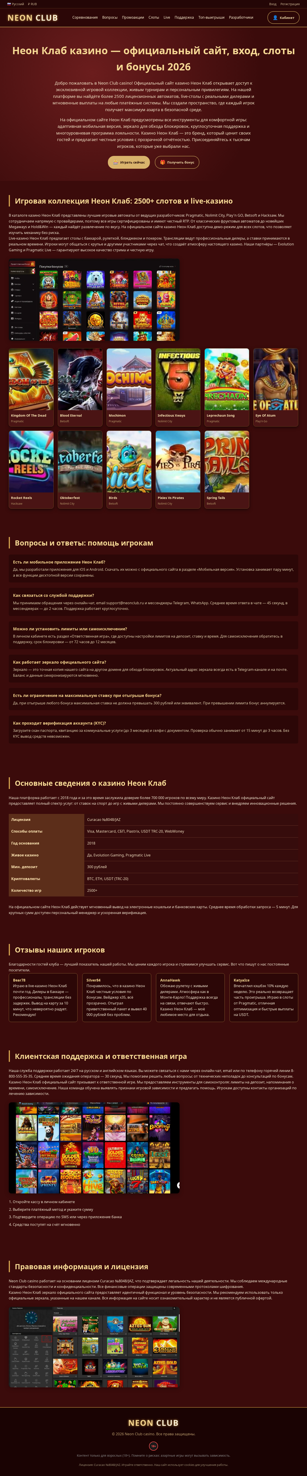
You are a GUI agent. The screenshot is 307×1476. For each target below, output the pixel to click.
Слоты (154, 17)
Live (167, 17)
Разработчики (241, 17)
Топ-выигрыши (211, 17)
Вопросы (110, 17)
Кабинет (283, 17)
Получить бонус (177, 162)
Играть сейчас (129, 162)
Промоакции (133, 17)
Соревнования (85, 17)
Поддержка (184, 17)
